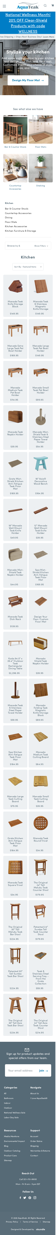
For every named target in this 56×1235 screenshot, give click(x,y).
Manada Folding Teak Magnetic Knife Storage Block (40, 710)
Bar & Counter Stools (16, 208)
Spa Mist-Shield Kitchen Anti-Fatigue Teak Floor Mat (41, 575)
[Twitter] (24, 1197)
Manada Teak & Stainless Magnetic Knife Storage (40, 305)
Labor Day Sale (11, 1117)
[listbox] (32, 266)
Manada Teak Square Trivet (15, 883)
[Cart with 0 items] (52, 5)
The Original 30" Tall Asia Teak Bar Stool (15, 1023)
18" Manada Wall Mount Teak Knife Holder (15, 529)
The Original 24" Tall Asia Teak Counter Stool (40, 1024)
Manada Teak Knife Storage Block (15, 304)
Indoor (7, 1102)
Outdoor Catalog (12, 1150)
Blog (6, 1145)
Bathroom (9, 1098)
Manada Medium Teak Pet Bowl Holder (15, 391)
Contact (34, 1155)
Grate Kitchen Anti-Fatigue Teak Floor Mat (15, 842)
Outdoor (8, 1107)
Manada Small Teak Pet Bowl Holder (41, 390)
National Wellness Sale (14, 1112)
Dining (8, 217)
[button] (28, 246)
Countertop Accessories (18, 213)
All (5, 1093)
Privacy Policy (12, 1221)
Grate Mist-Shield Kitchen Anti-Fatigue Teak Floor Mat (15, 483)
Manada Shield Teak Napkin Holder (41, 661)
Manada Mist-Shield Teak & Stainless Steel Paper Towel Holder (41, 437)
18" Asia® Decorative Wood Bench (41, 481)
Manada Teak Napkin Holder (15, 433)
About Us (34, 1093)
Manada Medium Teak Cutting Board (41, 754)
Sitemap (8, 1160)
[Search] (45, 5)
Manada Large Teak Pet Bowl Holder (41, 348)
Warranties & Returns (40, 1150)
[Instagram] (34, 1197)
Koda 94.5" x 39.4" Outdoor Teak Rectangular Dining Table (15, 663)
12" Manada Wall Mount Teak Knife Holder (40, 529)
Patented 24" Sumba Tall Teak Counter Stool (40, 930)
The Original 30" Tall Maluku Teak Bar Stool (15, 930)
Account (34, 1136)
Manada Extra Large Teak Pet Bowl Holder (15, 348)
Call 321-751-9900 (28, 1179)
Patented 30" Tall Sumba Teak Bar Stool (15, 973)
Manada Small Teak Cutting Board (41, 799)
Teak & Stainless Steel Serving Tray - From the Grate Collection (41, 977)
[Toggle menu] (4, 6)
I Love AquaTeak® (38, 1098)
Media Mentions (11, 1136)
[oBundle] (39, 1229)
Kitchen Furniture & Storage (20, 230)
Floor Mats (11, 221)
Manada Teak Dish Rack (15, 617)
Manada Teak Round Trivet (40, 839)
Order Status (36, 1141)
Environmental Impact (14, 1141)
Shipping (34, 1145)
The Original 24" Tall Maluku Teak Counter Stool (41, 886)
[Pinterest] (29, 1197)
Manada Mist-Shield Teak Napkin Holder (15, 572)
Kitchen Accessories (16, 226)
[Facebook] (20, 1197)
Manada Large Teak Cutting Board (15, 799)
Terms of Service (30, 1221)
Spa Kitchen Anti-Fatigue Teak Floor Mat (15, 756)
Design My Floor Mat (26, 80)
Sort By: (18, 266)
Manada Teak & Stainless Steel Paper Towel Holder (15, 709)
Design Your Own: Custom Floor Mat (40, 619)
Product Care (10, 1155)
